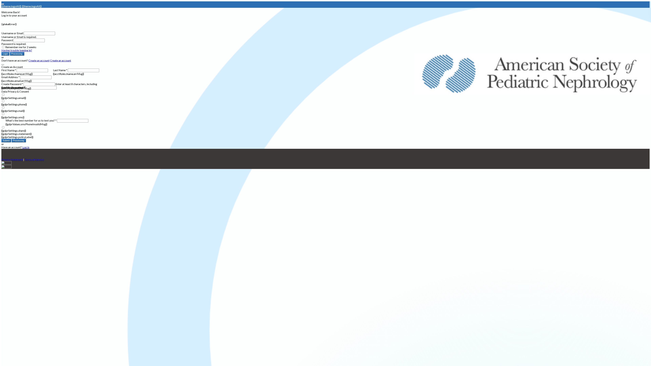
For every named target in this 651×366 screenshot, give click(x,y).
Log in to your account (14, 15)
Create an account (39, 60)
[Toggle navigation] (2, 4)
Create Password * (12, 84)
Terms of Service (34, 159)
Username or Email (12, 33)
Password (7, 40)
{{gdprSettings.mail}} (13, 110)
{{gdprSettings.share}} (13, 130)
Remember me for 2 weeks (20, 47)
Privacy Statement (12, 159)
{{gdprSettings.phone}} (14, 104)
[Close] (2, 64)
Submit (6, 140)
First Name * (8, 70)
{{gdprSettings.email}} (13, 97)
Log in (25, 147)
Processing (17, 54)
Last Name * (60, 70)
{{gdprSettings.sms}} (12, 117)
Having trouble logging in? (16, 50)
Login (5, 54)
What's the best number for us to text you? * (31, 120)
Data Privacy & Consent (15, 91)
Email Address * (10, 77)
